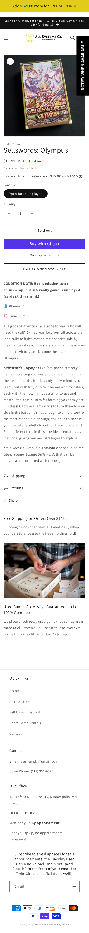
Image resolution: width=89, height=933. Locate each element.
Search (14, 691)
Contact (15, 733)
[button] (6, 38)
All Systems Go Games (38, 924)
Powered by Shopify (59, 924)
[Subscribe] (74, 886)
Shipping (9, 168)
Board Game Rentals (25, 723)
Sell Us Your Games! (24, 712)
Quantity (9, 204)
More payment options (44, 255)
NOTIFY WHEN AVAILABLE (44, 268)
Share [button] (13, 500)
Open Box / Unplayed (26, 194)
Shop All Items (20, 701)
